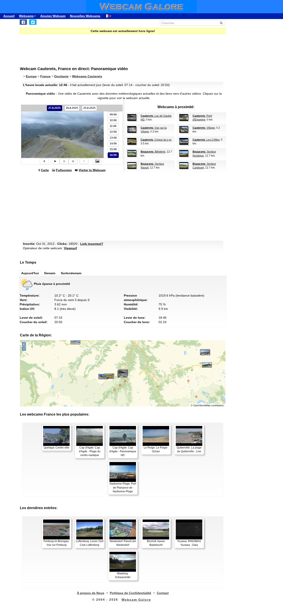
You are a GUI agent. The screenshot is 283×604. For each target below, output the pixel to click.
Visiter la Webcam (92, 170)
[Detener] (73, 161)
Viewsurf (70, 248)
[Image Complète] (97, 161)
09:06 (113, 114)
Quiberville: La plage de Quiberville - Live (189, 449)
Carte (45, 170)
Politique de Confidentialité (130, 593)
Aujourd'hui (30, 273)
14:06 (113, 143)
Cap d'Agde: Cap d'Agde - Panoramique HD (122, 451)
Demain (49, 273)
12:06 (113, 131)
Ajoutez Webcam (52, 16)
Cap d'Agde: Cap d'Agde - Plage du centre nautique (89, 451)
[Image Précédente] (44, 161)
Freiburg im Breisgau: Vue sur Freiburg (56, 543)
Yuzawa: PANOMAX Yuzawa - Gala (189, 543)
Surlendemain (71, 273)
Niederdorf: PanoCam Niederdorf (123, 543)
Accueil (9, 16)
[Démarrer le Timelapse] (55, 161)
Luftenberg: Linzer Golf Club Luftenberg (89, 543)
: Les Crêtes (206, 139)
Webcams (26, 16)
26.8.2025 (72, 107)
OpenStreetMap (201, 405)
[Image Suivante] (84, 161)
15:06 (113, 149)
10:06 (113, 120)
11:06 (113, 126)
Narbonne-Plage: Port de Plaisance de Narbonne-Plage (123, 487)
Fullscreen (64, 170)
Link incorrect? (91, 243)
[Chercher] (221, 23)
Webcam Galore (136, 599)
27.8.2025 (54, 107)
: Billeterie (153, 151)
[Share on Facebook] (23, 22)
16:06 (113, 155)
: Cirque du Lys (156, 139)
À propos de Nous (90, 593)
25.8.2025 (89, 107)
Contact (163, 593)
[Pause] (64, 161)
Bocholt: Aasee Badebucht (156, 543)
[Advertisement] (128, 47)
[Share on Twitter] (33, 22)
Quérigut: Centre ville (56, 447)
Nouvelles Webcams (85, 16)
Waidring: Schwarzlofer (123, 575)
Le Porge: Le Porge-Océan (156, 449)
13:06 (113, 137)
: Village (204, 127)
